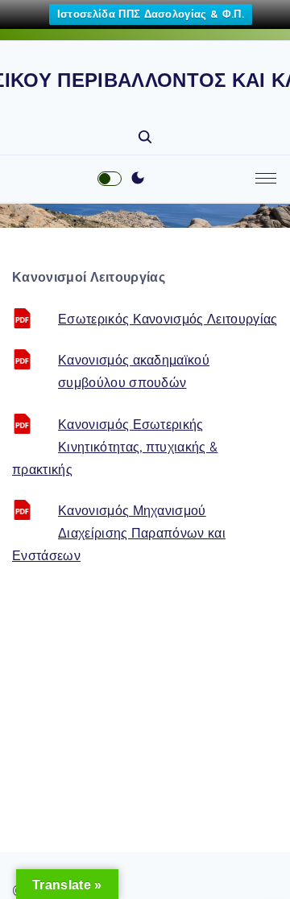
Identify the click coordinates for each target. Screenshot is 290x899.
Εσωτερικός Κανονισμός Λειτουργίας (168, 319)
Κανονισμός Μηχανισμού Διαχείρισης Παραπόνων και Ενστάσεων (119, 533)
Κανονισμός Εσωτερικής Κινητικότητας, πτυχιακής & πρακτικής (115, 447)
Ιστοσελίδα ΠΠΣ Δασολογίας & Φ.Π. (150, 14)
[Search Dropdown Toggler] (145, 138)
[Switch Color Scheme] (137, 178)
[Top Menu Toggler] (266, 178)
